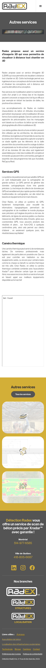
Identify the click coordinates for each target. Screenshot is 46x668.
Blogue (18, 649)
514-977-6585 (23, 542)
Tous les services (23, 394)
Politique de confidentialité (32, 654)
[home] (14, 6)
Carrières (27, 649)
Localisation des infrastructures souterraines (21, 644)
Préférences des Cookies (11, 654)
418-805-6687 (23, 557)
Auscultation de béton (11, 639)
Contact (36, 649)
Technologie (7, 649)
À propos (21, 634)
